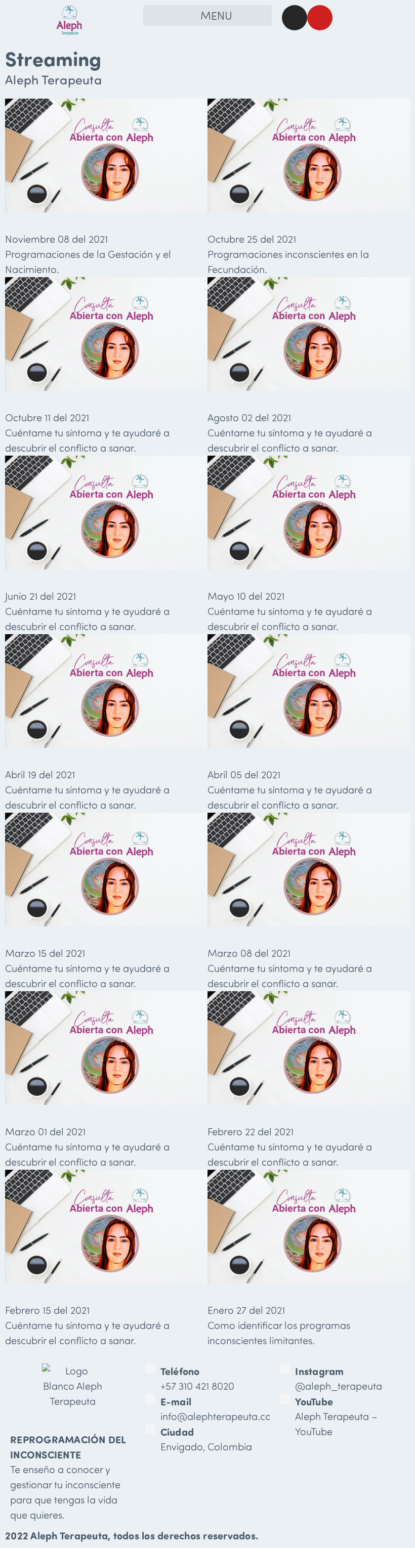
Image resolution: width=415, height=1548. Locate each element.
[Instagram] (294, 17)
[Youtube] (320, 17)
